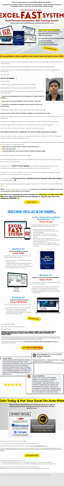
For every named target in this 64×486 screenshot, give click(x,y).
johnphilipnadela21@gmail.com (38, 446)
